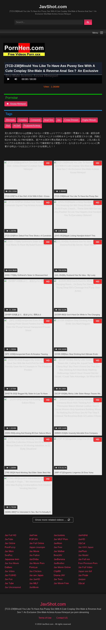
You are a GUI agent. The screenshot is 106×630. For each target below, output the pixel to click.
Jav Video (9, 571)
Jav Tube (9, 583)
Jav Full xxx (84, 559)
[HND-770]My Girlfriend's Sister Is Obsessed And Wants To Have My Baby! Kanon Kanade (26, 276)
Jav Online (10, 543)
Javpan (81, 579)
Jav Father (34, 555)
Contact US (62, 618)
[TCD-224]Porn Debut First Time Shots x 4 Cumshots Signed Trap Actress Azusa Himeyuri (28, 237)
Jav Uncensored (13, 587)
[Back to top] (96, 621)
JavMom (58, 543)
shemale (10, 120)
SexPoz (8, 555)
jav (58, 120)
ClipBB (57, 571)
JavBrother (59, 563)
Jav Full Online (36, 543)
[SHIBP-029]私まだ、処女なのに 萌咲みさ (23, 314)
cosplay (23, 120)
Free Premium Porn (87, 563)
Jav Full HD (10, 535)
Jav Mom (9, 551)
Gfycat (81, 583)
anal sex (48, 120)
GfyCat (81, 543)
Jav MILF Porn (61, 539)
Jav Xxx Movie (12, 563)
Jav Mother (59, 551)
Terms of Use (45, 618)
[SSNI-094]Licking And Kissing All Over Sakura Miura (28, 433)
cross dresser (71, 120)
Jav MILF (33, 583)
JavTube (9, 539)
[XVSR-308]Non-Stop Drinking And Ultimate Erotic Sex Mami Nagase (76, 355)
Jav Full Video (85, 567)
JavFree (33, 535)
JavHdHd (83, 535)
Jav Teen (58, 579)
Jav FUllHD (10, 575)
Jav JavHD (34, 579)
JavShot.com (53, 6)
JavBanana (59, 559)
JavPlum (82, 551)
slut (8, 126)
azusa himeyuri (18, 104)
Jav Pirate (83, 575)
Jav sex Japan (36, 575)
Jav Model (83, 555)
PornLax (33, 567)
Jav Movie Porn (36, 563)
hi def (17, 126)
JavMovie (34, 587)
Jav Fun (9, 579)
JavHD (81, 539)
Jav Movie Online (62, 567)
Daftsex (8, 567)
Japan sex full (85, 571)
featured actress (32, 126)
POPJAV (33, 539)
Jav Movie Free (61, 583)
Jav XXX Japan (85, 547)
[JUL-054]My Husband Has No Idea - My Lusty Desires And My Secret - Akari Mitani (75, 276)
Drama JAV (59, 575)
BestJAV (58, 555)
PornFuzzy (10, 547)
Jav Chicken (35, 571)
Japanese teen (12, 559)
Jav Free (58, 547)
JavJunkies (59, 535)
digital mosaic (89, 120)
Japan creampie (37, 547)
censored (35, 120)
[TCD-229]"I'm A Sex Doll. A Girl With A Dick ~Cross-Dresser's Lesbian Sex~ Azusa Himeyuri (27, 197)
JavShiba (34, 559)
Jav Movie (34, 551)
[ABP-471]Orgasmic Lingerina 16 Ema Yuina (74, 472)
